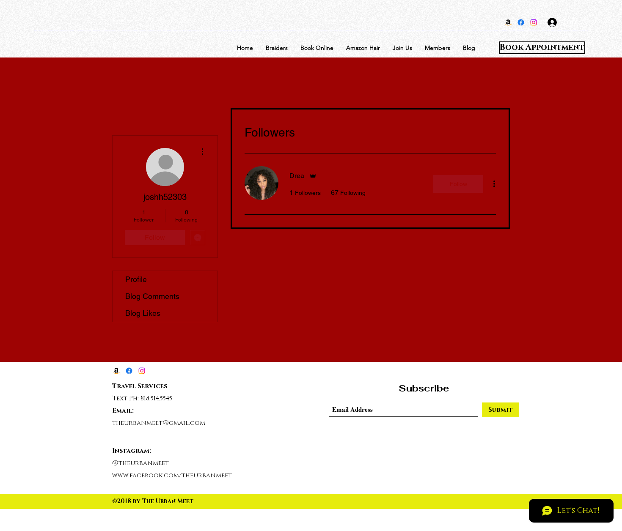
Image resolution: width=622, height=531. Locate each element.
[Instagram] (533, 22)
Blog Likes (142, 313)
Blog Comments (152, 296)
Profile (136, 279)
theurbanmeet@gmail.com (158, 423)
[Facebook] (521, 22)
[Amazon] (508, 22)
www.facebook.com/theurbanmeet (172, 475)
